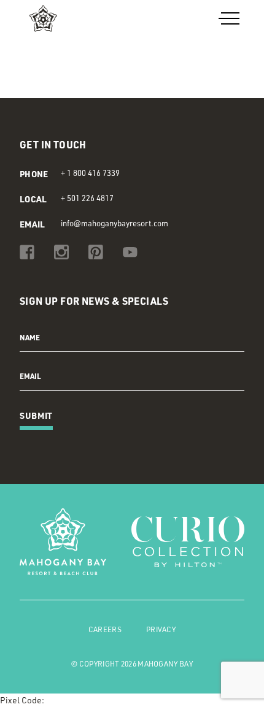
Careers (105, 629)
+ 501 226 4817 (87, 198)
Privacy (161, 629)
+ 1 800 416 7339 (90, 173)
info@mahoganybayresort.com (114, 223)
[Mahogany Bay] (69, 18)
